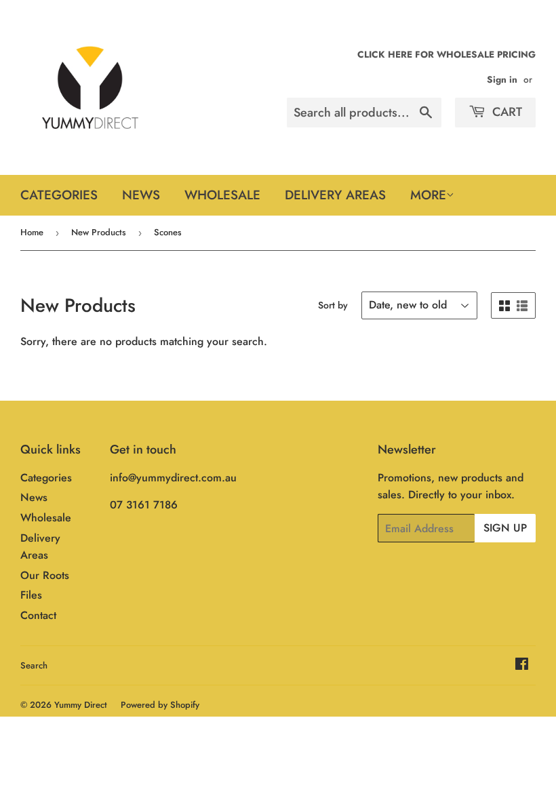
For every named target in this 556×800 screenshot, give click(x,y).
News (141, 195)
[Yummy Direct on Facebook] (522, 665)
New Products (98, 232)
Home (31, 232)
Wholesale (222, 195)
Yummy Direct (80, 704)
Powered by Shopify (160, 704)
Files (31, 595)
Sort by (333, 305)
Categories (59, 195)
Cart (505, 112)
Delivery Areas (335, 195)
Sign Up (505, 528)
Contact (38, 615)
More (428, 195)
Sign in (502, 79)
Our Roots (44, 575)
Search (33, 665)
